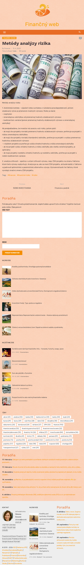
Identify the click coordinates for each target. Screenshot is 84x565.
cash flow (29, 421)
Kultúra (22, 561)
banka (29, 417)
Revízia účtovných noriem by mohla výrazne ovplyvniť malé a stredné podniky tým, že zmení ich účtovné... (68, 543)
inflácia (43, 432)
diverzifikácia (66, 421)
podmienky (66, 436)
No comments (40, 524)
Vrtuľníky (5, 550)
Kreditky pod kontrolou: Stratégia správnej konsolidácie (31, 267)
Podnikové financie (19, 539)
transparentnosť (10, 448)
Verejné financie (7, 542)
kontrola (8, 436)
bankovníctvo (42, 417)
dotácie (36, 425)
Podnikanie (6, 555)
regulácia (21, 444)
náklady (41, 436)
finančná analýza (11, 428)
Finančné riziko (9, 38)
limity (30, 436)
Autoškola (13, 550)
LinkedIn (5, 530)
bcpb (66, 417)
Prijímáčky (15, 553)
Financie (7, 48)
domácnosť (23, 425)
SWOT (11, 558)
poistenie (8, 440)
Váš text (6, 210)
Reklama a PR (22, 547)
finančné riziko (24, 175)
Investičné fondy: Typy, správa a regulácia (27, 303)
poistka (20, 440)
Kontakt (17, 542)
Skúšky (4, 563)
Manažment (6, 553)
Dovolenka (18, 563)
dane (40, 421)
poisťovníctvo (52, 440)
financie (12, 175)
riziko (35, 175)
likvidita (20, 436)
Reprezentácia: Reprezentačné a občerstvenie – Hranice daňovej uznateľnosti (40, 315)
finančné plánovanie (12, 432)
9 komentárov (24, 352)
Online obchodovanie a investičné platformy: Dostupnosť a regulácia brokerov (39, 291)
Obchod (11, 563)
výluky (25, 448)
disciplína (52, 421)
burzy (17, 421)
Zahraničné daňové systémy (22, 385)
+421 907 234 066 (9, 525)
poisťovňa (67, 440)
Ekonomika (21, 555)
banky (56, 417)
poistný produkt (35, 440)
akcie (6, 417)
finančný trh (30, 432)
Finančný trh (21, 536)
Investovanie (6, 539)
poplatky (8, 444)
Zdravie (5, 558)
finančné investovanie (52, 428)
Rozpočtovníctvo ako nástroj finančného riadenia (29, 397)
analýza (18, 417)
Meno (4, 242)
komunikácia (72, 432)
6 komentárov (23, 364)
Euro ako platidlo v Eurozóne (22, 373)
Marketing (15, 561)
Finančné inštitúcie (9, 536)
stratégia (67, 444)
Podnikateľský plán (20, 558)
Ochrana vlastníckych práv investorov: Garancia (29, 279)
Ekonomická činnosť (19, 361)
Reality (20, 550)
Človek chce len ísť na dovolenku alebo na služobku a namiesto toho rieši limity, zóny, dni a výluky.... (47, 467)
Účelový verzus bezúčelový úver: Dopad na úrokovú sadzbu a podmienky (37, 327)
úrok (35, 448)
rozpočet (54, 444)
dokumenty (9, 425)
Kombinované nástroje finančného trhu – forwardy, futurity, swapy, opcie (38, 349)
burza (7, 421)
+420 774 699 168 (8, 528)
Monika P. (50, 537)
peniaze (53, 436)
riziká (42, 444)
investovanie (56, 432)
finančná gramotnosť (31, 428)
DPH (47, 425)
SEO (14, 547)
